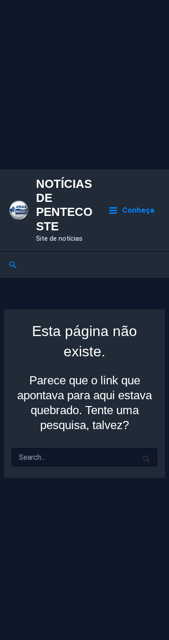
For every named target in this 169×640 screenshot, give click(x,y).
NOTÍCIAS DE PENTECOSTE (64, 205)
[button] (13, 265)
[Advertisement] (84, 84)
